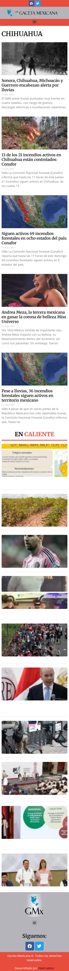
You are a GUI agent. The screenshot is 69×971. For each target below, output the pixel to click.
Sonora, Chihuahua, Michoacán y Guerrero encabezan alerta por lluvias (32, 85)
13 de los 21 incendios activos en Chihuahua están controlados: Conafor (31, 159)
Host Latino (46, 968)
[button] (34, 21)
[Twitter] (37, 3)
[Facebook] (31, 3)
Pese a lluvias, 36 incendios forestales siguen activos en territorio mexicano (27, 395)
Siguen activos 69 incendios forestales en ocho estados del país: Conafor (34, 238)
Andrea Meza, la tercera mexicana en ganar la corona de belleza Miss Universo (34, 317)
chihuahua (22, 34)
